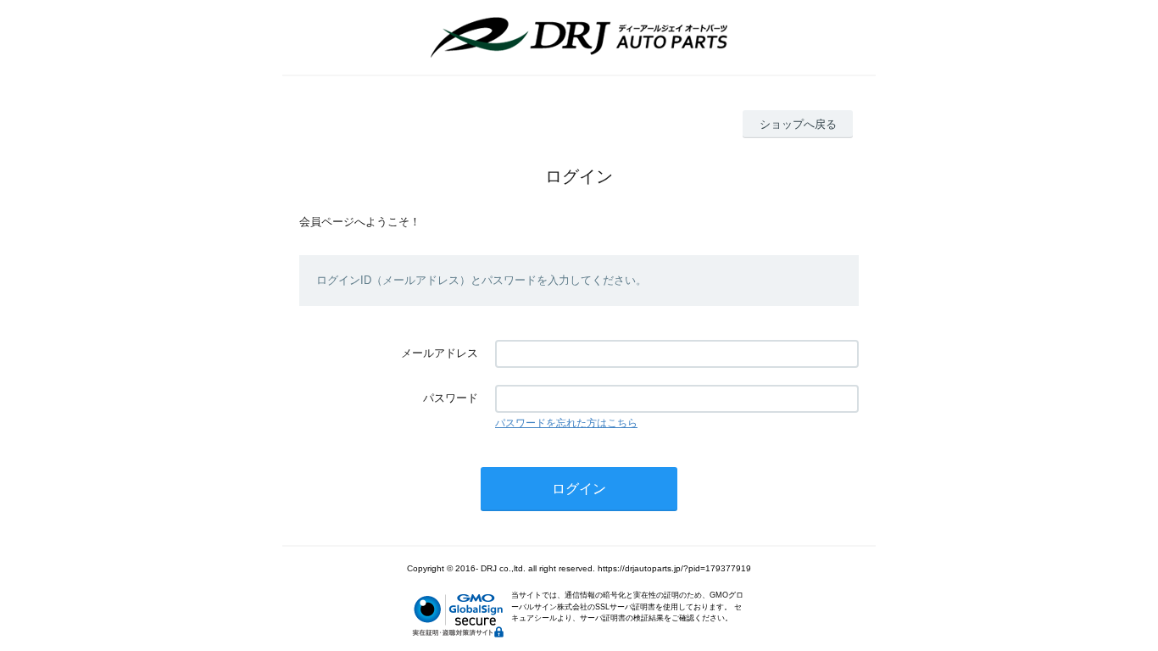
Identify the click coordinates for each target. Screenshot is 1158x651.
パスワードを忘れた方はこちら (566, 423)
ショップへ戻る (798, 124)
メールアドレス (439, 353)
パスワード (450, 398)
